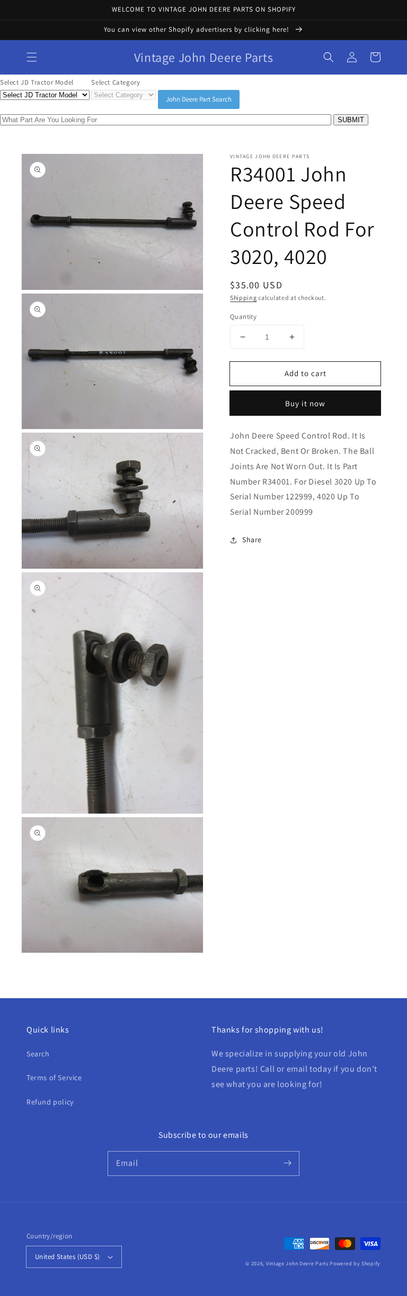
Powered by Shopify (355, 1263)
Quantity (243, 316)
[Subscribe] (287, 1163)
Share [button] (252, 539)
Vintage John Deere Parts (297, 1263)
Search (38, 1053)
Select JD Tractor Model (37, 82)
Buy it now (305, 403)
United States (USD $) (67, 1256)
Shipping (243, 298)
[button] (31, 57)
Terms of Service (54, 1077)
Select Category (115, 82)
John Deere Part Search (199, 99)
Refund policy (50, 1102)
